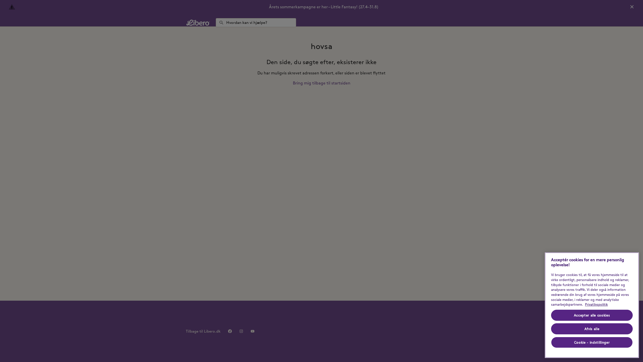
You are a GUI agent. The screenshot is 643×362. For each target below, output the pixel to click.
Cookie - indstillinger (592, 342)
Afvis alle (592, 329)
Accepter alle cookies (592, 315)
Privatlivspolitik (596, 304)
